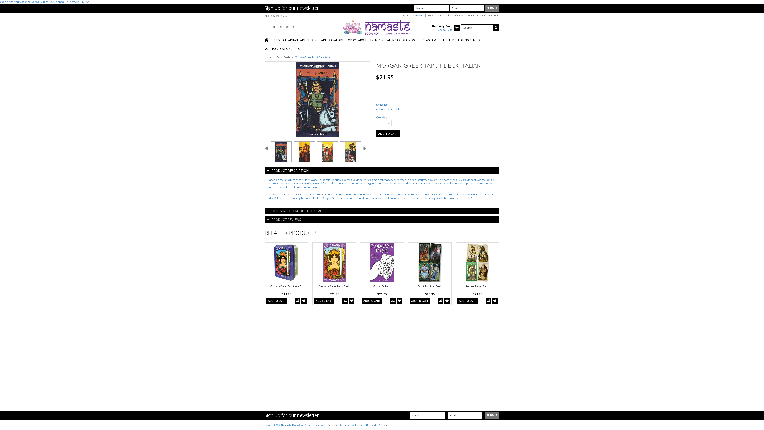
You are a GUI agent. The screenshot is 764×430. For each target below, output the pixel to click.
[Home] (267, 40)
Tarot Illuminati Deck (430, 286)
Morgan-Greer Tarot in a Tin (286, 286)
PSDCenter (384, 424)
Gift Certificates (454, 15)
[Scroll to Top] (758, 425)
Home (268, 57)
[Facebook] (268, 27)
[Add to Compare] (297, 301)
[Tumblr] (293, 27)
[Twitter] (274, 27)
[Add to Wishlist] (304, 301)
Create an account (489, 15)
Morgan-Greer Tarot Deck (334, 286)
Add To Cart (276, 301)
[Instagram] (281, 27)
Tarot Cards (283, 57)
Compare (413, 15)
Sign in (471, 15)
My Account (434, 15)
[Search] (496, 27)
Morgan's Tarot (382, 286)
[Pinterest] (287, 27)
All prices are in (276, 15)
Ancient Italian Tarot (477, 286)
